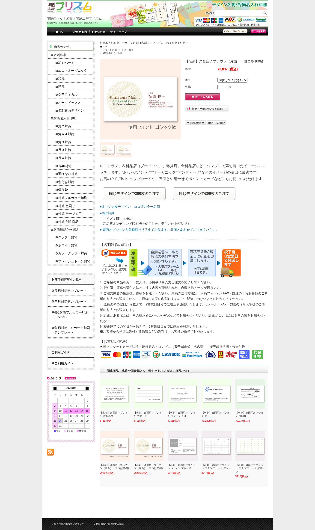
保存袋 (63, 190)
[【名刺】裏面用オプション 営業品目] (115, 394)
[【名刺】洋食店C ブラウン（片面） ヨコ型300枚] (149, 446)
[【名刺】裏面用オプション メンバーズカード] (183, 446)
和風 (61, 78)
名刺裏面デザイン (71, 110)
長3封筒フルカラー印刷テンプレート (71, 315)
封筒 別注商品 (68, 222)
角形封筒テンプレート (70, 301)
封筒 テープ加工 (70, 214)
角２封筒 (64, 126)
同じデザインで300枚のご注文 (204, 193)
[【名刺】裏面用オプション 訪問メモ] (149, 394)
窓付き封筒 (66, 182)
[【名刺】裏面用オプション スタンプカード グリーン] (250, 446)
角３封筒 (64, 142)
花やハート (66, 63)
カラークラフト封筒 (72, 253)
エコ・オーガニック (72, 70)
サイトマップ (118, 31)
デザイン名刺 (110, 50)
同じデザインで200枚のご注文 (134, 193)
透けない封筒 (67, 174)
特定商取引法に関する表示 (110, 524)
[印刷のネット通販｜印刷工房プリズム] (69, 14)
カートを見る (258, 31)
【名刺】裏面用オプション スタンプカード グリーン (250, 468)
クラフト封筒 (67, 237)
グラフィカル (67, 94)
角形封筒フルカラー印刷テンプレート (72, 330)
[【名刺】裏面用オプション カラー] (217, 394)
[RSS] (50, 453)
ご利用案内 (80, 31)
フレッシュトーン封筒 (74, 261)
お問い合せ (99, 31)
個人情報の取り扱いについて (69, 524)
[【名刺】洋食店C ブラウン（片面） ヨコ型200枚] (115, 446)
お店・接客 (128, 50)
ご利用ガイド (64, 363)
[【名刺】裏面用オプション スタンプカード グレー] (217, 446)
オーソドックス (69, 102)
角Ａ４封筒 (66, 134)
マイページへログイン (235, 31)
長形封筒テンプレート (70, 291)
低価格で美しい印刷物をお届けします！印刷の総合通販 (73, 23)
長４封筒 (64, 158)
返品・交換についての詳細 (207, 108)
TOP (62, 31)
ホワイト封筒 (67, 245)
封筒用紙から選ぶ (66, 229)
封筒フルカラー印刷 (72, 198)
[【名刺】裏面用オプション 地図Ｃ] (250, 394)
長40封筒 (64, 166)
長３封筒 (64, 150)
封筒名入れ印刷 (64, 118)
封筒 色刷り (66, 206)
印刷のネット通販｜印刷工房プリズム (74, 18)
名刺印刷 (107, 53)
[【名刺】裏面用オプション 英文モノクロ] (183, 394)
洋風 (119, 53)
